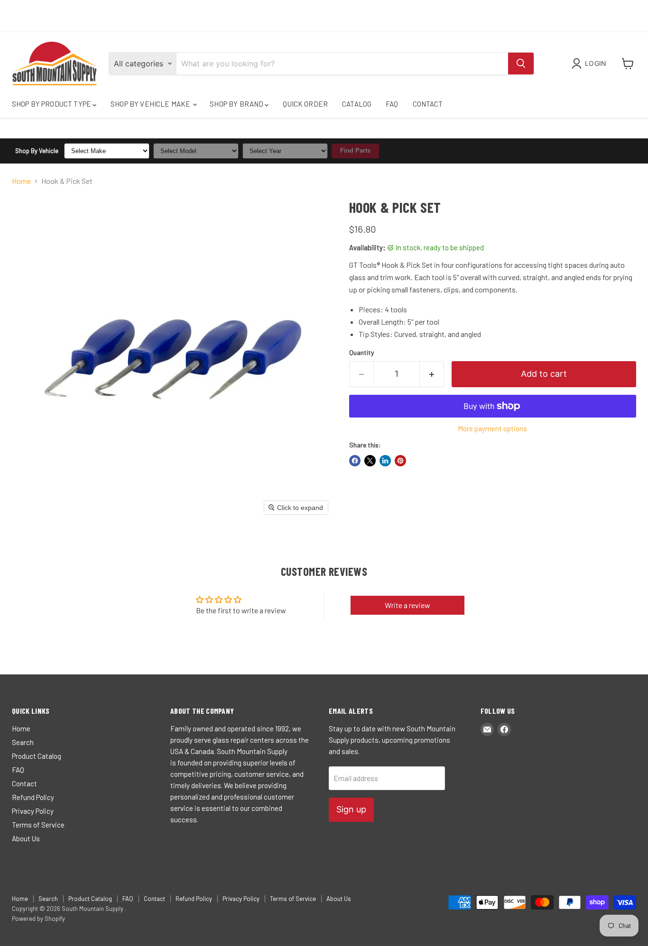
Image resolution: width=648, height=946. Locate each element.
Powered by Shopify (38, 918)
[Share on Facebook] (355, 460)
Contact (428, 104)
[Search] (521, 63)
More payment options (492, 429)
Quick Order (305, 104)
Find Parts (355, 150)
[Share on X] (370, 460)
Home (21, 181)
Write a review (407, 604)
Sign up (351, 809)
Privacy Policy (33, 811)
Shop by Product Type (52, 104)
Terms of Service (38, 824)
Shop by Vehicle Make (151, 104)
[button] (591, 63)
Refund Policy (33, 797)
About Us (26, 838)
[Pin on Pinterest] (400, 460)
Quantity (361, 352)
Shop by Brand (237, 104)
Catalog (356, 104)
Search (23, 742)
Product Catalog (36, 756)
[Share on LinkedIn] (385, 460)
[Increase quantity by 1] (432, 374)
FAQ (392, 104)
